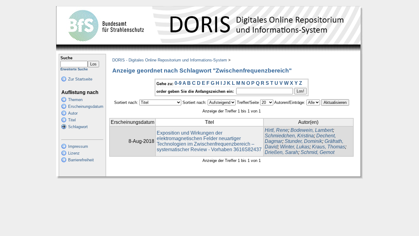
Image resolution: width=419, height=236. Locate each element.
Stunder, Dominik (303, 141)
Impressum (78, 146)
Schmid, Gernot (317, 152)
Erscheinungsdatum (85, 106)
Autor (73, 113)
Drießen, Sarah (281, 152)
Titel (72, 120)
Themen (75, 99)
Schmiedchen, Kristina (289, 135)
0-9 (178, 83)
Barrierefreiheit (81, 160)
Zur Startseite (80, 79)
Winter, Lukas (294, 146)
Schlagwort (78, 126)
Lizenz (74, 153)
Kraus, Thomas (328, 146)
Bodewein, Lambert (311, 130)
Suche (66, 58)
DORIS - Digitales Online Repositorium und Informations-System (169, 60)
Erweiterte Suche (74, 69)
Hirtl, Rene (276, 130)
